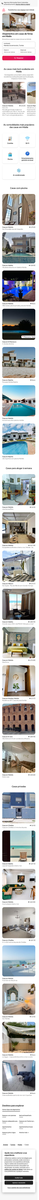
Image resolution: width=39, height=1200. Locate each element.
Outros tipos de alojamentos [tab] (11, 1109)
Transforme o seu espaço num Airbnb (21, 10)
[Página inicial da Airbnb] (3, 10)
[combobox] (19, 45)
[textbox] (10, 52)
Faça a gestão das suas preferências (18, 1188)
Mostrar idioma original (23, 4)
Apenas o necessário (18, 1183)
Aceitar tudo (19, 1178)
